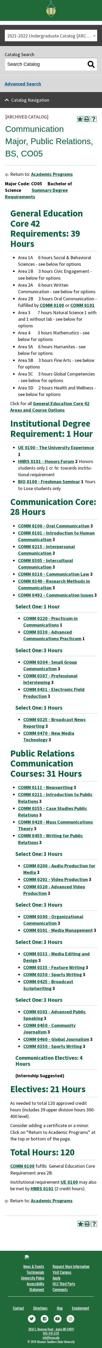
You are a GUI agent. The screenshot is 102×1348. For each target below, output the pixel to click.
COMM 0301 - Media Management (58, 930)
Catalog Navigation (30, 100)
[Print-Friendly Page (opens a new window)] (87, 119)
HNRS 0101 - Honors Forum (46, 461)
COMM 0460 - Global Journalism (56, 1039)
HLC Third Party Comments (64, 1286)
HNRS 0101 (42, 1189)
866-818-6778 (51, 1333)
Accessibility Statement (35, 1286)
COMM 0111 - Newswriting (45, 787)
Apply (56, 1278)
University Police (32, 1278)
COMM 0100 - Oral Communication (53, 526)
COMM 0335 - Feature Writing (54, 967)
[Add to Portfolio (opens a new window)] (80, 119)
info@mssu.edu (51, 1337)
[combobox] (51, 35)
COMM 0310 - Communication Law (53, 574)
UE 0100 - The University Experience (56, 447)
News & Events (33, 1266)
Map (60, 1308)
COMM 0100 (52, 305)
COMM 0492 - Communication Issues (55, 595)
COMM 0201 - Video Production (55, 879)
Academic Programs (52, 174)
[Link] (32, 1318)
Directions (40, 1308)
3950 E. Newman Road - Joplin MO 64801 (51, 1329)
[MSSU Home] (51, 8)
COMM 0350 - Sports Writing (52, 974)
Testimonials (35, 1272)
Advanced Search (23, 84)
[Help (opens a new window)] (94, 119)
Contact (18, 1308)
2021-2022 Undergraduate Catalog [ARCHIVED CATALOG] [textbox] (52, 36)
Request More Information (71, 1266)
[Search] (91, 64)
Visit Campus (62, 1272)
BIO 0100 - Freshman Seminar (49, 482)
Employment (80, 1308)
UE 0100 (69, 1182)
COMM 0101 (82, 305)
